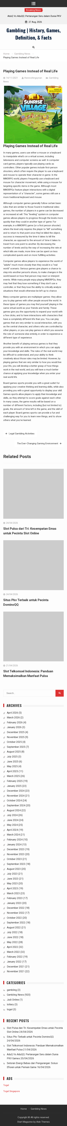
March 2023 (13, 893)
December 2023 (15, 849)
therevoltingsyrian (33, 78)
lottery (10, 1004)
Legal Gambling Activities (21, 433)
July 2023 (12, 873)
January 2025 (14, 786)
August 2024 (14, 810)
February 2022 (15, 956)
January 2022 (14, 961)
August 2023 (14, 868)
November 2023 (15, 854)
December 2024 (15, 790)
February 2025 (15, 781)
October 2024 (14, 800)
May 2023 (12, 883)
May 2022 (12, 942)
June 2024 (12, 820)
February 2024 (15, 839)
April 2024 (12, 829)
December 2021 (15, 966)
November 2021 (15, 971)
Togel (6, 1085)
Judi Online (13, 999)
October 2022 (14, 917)
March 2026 (13, 717)
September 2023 (16, 864)
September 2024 (16, 805)
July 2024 (12, 815)
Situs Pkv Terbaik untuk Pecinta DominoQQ (30, 1036)
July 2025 (12, 756)
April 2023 (12, 888)
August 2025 (14, 751)
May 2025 (12, 766)
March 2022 (13, 951)
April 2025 (12, 771)
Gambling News (15, 994)
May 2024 (12, 824)
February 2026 (15, 722)
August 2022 (14, 927)
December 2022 (15, 907)
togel (9, 1009)
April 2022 (12, 947)
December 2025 (15, 732)
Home (24, 1109)
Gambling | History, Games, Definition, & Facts (33, 34)
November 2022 (15, 912)
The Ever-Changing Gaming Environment (37, 443)
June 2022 (12, 937)
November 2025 (15, 737)
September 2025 (16, 746)
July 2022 (12, 932)
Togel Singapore (11, 1091)
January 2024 (14, 844)
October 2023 (14, 859)
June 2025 (12, 761)
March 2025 (13, 776)
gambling (12, 989)
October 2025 (14, 741)
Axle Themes (43, 1121)
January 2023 (14, 903)
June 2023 (12, 878)
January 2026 (14, 727)
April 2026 (12, 712)
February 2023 (15, 898)
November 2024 (15, 795)
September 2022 (16, 922)
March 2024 (13, 834)
